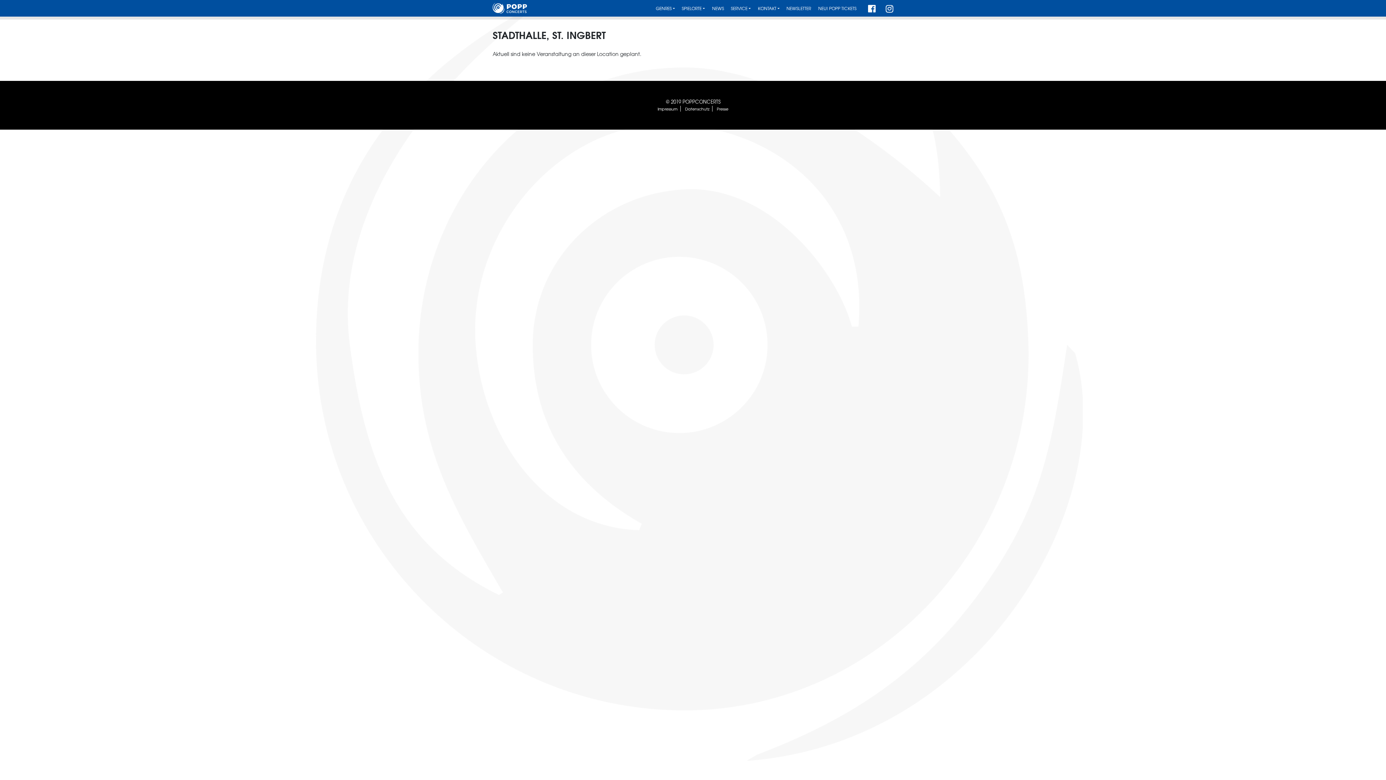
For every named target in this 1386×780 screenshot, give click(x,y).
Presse (722, 109)
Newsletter (798, 8)
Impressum (667, 109)
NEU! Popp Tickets (837, 8)
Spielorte (692, 8)
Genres (664, 8)
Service (739, 8)
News (718, 8)
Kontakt (767, 8)
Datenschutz (697, 109)
